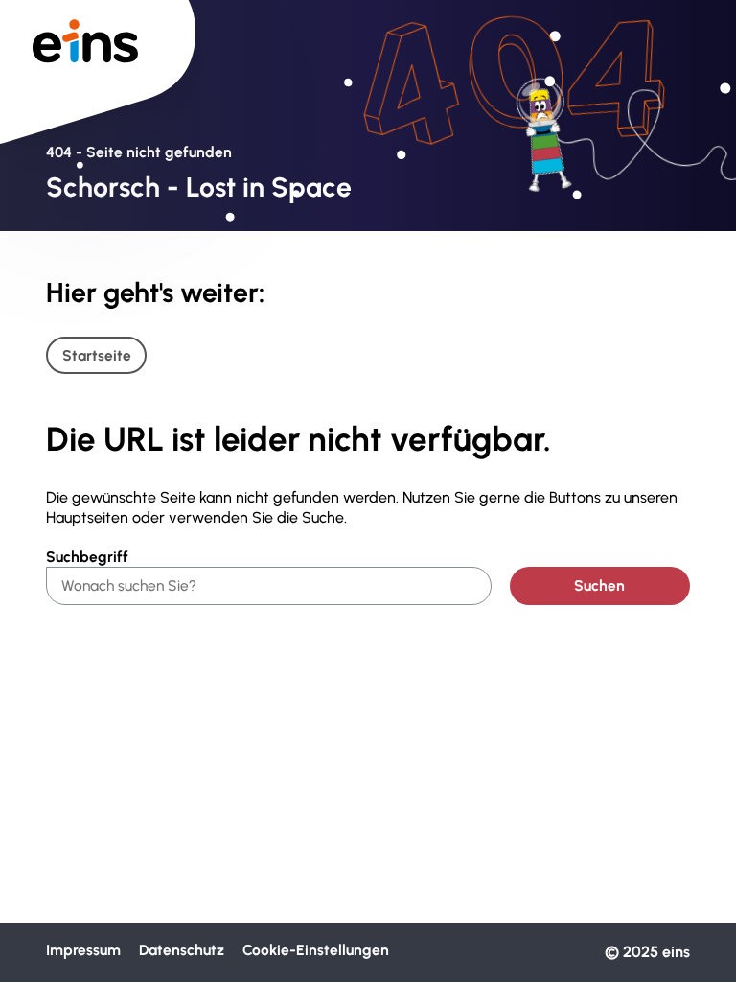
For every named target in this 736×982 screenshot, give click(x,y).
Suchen (599, 585)
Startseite (96, 355)
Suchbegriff (87, 557)
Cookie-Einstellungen (315, 950)
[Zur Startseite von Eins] (98, 47)
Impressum (83, 950)
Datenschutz (181, 950)
